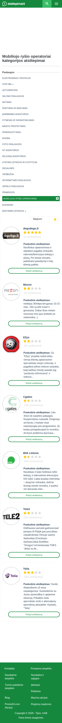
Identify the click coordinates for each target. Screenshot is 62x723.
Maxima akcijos (39, 697)
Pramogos (8, 192)
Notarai (6, 102)
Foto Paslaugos (12, 144)
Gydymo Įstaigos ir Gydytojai (19, 162)
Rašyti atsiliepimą (34, 271)
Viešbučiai (8, 174)
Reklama (36, 691)
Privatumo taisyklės (41, 668)
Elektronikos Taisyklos (16, 78)
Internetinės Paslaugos (16, 180)
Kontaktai (10, 668)
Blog (7, 697)
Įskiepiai (35, 685)
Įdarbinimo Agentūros (15, 114)
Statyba (6, 84)
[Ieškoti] (46, 4)
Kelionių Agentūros (14, 156)
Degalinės (8, 168)
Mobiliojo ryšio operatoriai (20, 198)
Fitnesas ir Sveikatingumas (18, 120)
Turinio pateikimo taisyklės (14, 687)
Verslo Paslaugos (13, 186)
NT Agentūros (10, 150)
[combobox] (45, 219)
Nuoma (6, 138)
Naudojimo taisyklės (11, 677)
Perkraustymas (11, 132)
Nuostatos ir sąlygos (37, 677)
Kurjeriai (7, 205)
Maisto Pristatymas (13, 126)
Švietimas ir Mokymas (14, 108)
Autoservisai (10, 90)
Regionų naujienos (41, 704)
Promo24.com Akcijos (12, 706)
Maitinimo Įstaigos (13, 211)
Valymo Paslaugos (13, 96)
